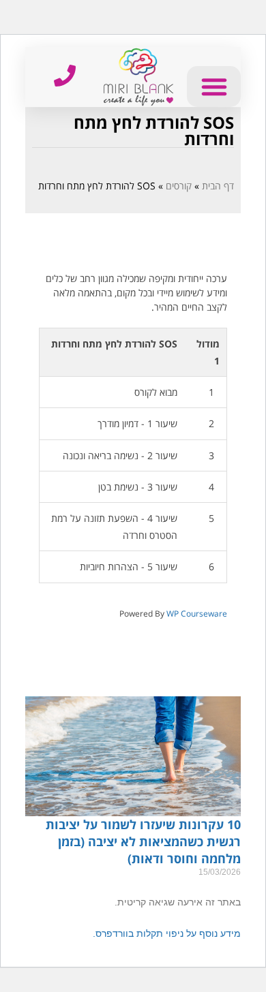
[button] (214, 86)
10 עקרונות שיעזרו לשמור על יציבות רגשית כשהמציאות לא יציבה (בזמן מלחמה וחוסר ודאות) (143, 841)
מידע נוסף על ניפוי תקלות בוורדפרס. (167, 933)
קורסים (179, 185)
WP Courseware (196, 613)
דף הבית (218, 185)
